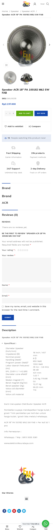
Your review (8, 255)
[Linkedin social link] (19, 511)
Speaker (15, 11)
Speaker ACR (28, 11)
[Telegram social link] (24, 511)
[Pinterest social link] (14, 511)
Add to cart (25, 113)
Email (5, 295)
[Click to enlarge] (6, 65)
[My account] (34, 3)
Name (6, 285)
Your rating (8, 250)
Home (5, 11)
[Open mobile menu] (3, 3)
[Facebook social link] (4, 511)
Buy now (41, 113)
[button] (26, 499)
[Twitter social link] (9, 511)
